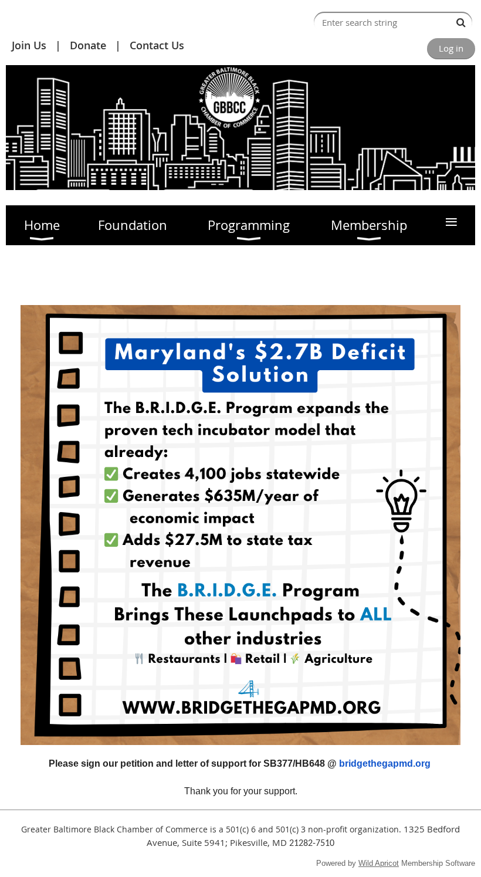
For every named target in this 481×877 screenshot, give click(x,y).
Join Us (29, 45)
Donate (88, 45)
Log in (451, 48)
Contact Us (157, 45)
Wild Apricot (378, 863)
